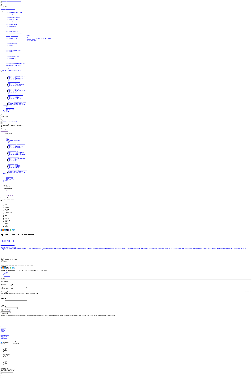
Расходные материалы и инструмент (16, 104)
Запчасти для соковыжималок (15, 93)
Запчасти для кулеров (13, 83)
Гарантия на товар (10, 109)
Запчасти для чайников (13, 99)
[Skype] (12, 230)
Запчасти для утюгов (13, 96)
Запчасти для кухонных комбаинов (16, 84)
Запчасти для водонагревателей (15, 78)
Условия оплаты (9, 106)
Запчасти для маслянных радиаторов (16, 86)
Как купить (5, 105)
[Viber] (8, 230)
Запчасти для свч (12, 92)
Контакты (5, 112)
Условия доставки (10, 108)
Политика (3, 331)
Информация (3, 332)
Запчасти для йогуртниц (13, 80)
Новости (2, 329)
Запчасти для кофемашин (14, 82)
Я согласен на (12, 310)
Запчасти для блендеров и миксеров (16, 76)
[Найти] (1, 119)
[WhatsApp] (10, 230)
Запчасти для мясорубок (13, 89)
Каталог (5, 73)
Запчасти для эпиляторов (14, 101)
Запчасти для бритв (12, 77)
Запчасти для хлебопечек (14, 97)
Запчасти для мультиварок (14, 88)
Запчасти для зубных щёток (14, 79)
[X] (7, 230)
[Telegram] (14, 230)
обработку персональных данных (16, 310)
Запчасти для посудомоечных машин (16, 90)
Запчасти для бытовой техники (13, 75)
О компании (6, 111)
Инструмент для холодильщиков (15, 103)
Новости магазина (6, 342)
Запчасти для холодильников (14, 98)
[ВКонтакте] (1, 230)
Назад (7, 138)
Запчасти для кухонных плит (14, 85)
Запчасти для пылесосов (13, 91)
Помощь (2, 337)
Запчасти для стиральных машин (15, 95)
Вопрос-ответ (4, 338)
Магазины (5, 110)
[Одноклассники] (3, 230)
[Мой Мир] (5, 230)
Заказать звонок (4, 131)
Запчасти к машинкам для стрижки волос (17, 102)
